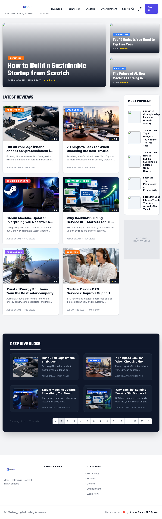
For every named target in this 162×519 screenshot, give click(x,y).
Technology (73, 8)
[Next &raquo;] (149, 421)
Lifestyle (90, 8)
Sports (126, 8)
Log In (139, 9)
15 (135, 421)
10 (121, 421)
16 (142, 421)
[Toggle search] (133, 9)
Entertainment (108, 8)
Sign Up (150, 9)
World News (92, 493)
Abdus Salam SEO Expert (144, 512)
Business (56, 8)
